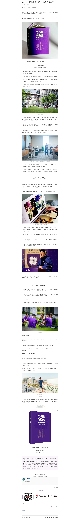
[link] (28, 517)
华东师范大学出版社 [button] (25, 4)
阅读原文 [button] (23, 510)
